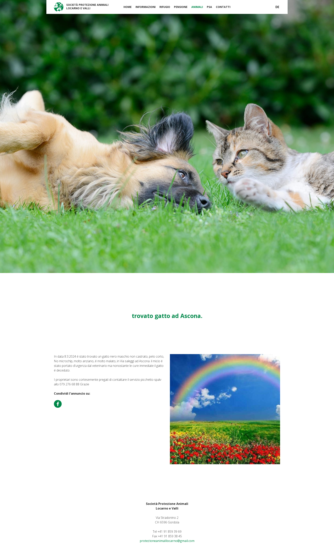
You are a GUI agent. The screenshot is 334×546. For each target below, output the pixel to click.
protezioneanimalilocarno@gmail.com (167, 541)
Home (128, 7)
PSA (209, 7)
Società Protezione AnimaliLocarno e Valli (87, 6)
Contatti (223, 7)
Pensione (180, 7)
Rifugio (164, 7)
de (277, 7)
